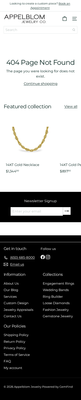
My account (13, 368)
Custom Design (16, 303)
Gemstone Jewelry (58, 316)
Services (10, 297)
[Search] (73, 30)
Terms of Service (17, 355)
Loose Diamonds (56, 303)
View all (70, 106)
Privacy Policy (15, 348)
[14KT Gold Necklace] (31, 148)
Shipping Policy (16, 335)
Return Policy (14, 342)
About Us (11, 283)
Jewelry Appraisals (18, 310)
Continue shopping (40, 84)
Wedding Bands (56, 290)
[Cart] (65, 18)
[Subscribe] (67, 211)
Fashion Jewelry (56, 310)
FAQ (7, 361)
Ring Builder (53, 297)
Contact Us (12, 316)
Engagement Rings (58, 283)
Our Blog (11, 290)
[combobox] (40, 30)
